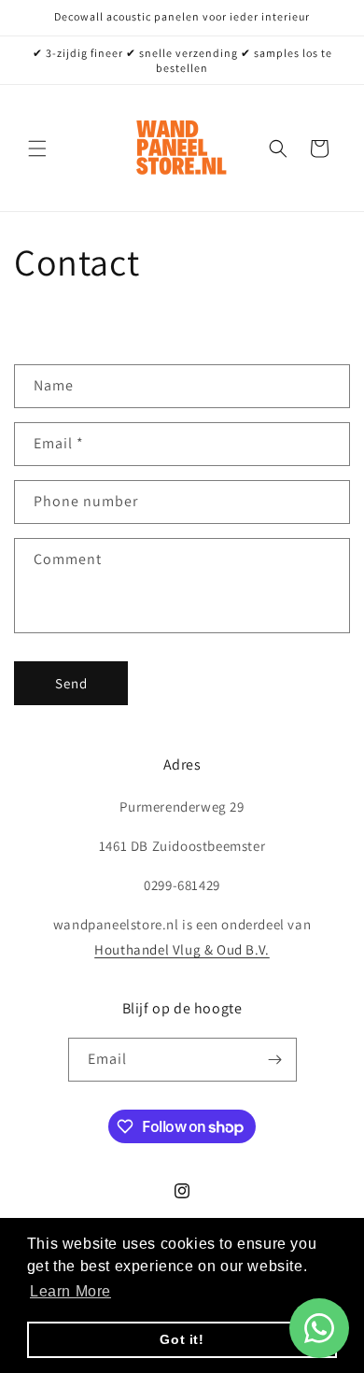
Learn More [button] (70, 1291)
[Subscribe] (275, 1060)
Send (71, 683)
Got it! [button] (181, 1339)
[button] (37, 148)
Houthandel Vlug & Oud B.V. (182, 949)
